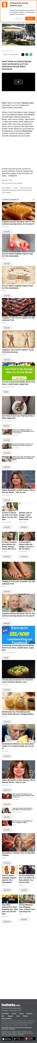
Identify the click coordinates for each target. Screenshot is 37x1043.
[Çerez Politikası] (12, 1033)
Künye (19, 1010)
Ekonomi (29, 1013)
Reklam (11, 1010)
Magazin (10, 1016)
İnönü (4, 103)
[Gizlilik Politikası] (17, 1031)
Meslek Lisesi (27, 103)
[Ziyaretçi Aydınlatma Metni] (9, 1035)
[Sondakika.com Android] (18, 1039)
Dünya (21, 1013)
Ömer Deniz (27, 131)
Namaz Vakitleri (7, 1018)
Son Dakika (5, 1013)
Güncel (14, 1013)
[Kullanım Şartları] (6, 1031)
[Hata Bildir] (21, 1035)
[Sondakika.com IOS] (7, 1039)
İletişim (15, 1010)
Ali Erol (31, 115)
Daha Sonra (18, 18)
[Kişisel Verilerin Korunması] (25, 1033)
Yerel (18, 1016)
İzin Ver (30, 19)
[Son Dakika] (18, 1005)
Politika (25, 1016)
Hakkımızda (5, 1010)
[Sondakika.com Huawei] (30, 1039)
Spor (3, 1016)
